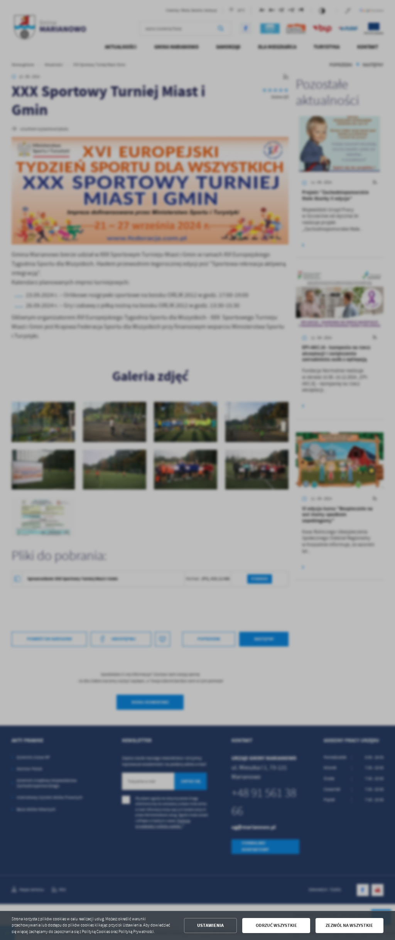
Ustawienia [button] (210, 925)
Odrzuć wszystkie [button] (276, 925)
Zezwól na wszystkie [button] (349, 925)
